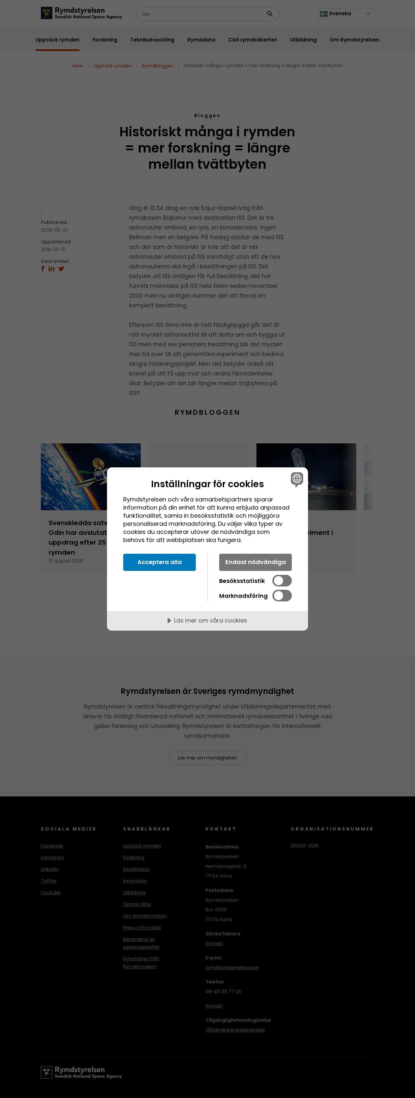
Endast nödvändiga (255, 562)
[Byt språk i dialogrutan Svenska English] (296, 479)
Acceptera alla (159, 562)
